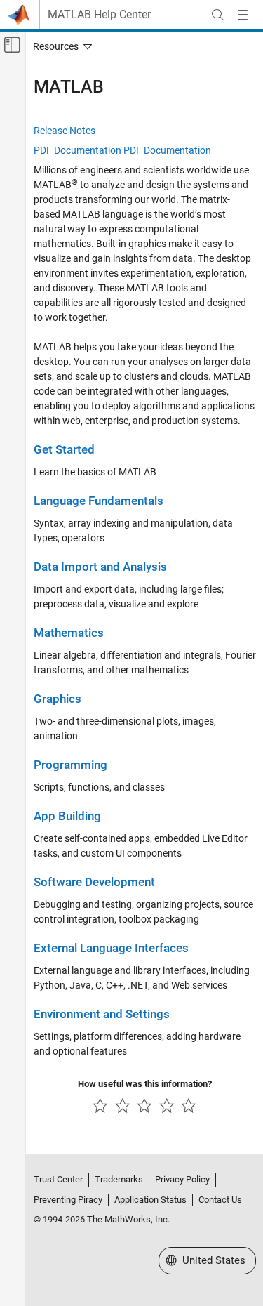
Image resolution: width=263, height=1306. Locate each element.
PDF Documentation (77, 150)
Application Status (150, 1199)
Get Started (64, 449)
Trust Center (58, 1179)
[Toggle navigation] (59, 46)
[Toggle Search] (217, 14)
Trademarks (119, 1179)
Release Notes (64, 130)
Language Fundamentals (98, 501)
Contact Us (220, 1199)
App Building (67, 816)
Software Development (94, 882)
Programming (70, 765)
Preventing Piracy (68, 1199)
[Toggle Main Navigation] (243, 14)
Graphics (57, 699)
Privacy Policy (182, 1179)
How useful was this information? (145, 1084)
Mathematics (69, 633)
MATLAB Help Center (99, 14)
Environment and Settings (102, 1014)
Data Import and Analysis (100, 567)
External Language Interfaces (111, 948)
